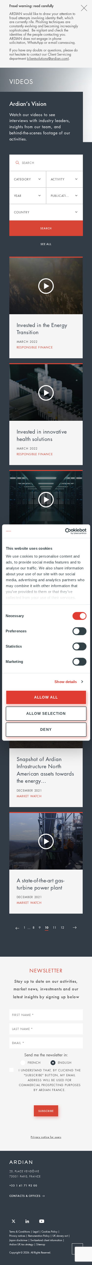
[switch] (79, 631)
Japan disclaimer (18, 1240)
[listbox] (27, 179)
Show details (65, 682)
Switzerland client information (46, 1240)
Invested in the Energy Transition (42, 329)
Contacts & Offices (24, 1196)
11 (54, 927)
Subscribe (45, 1111)
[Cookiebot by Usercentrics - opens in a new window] (65, 531)
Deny (46, 729)
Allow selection (46, 713)
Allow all (46, 697)
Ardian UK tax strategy (21, 1244)
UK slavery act (60, 1235)
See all (46, 244)
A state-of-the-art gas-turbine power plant (41, 884)
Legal (36, 1231)
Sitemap (40, 1244)
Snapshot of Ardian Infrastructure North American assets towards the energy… (45, 770)
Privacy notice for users (46, 1137)
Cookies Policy (49, 1231)
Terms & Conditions (19, 1231)
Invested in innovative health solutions (42, 435)
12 (62, 927)
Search (46, 228)
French (34, 1063)
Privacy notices (17, 1235)
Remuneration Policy (39, 1235)
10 (46, 928)
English (65, 1063)
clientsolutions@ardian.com (48, 58)
